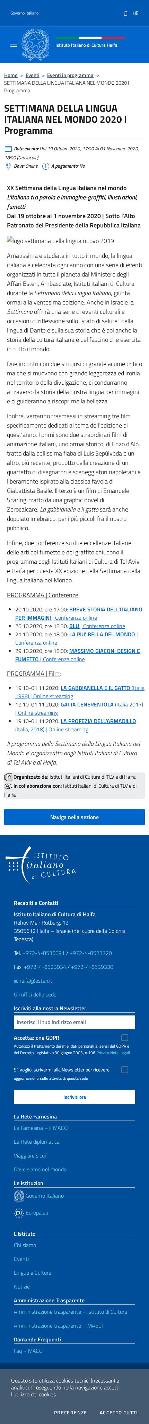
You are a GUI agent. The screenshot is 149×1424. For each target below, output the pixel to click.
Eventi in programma (70, 75)
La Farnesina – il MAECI (41, 1128)
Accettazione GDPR (36, 1037)
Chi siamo (25, 1245)
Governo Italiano (24, 13)
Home (11, 75)
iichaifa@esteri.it (33, 980)
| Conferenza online (78, 613)
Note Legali (120, 1052)
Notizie (22, 1286)
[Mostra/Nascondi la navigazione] (14, 44)
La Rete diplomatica (37, 1141)
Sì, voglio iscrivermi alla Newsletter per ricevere (61, 1070)
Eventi (33, 75)
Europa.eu (36, 1212)
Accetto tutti (119, 1412)
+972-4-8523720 (91, 953)
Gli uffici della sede (35, 994)
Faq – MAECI (29, 1351)
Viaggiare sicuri (30, 1155)
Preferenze (70, 1412)
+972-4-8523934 (45, 967)
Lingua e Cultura (32, 1272)
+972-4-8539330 (92, 967)
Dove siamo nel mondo (40, 1169)
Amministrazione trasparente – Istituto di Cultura (70, 1312)
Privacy (102, 1052)
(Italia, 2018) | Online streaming (75, 725)
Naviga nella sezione (74, 817)
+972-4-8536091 (44, 953)
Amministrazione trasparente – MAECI (58, 1325)
